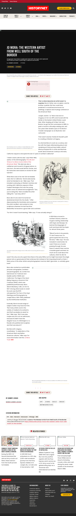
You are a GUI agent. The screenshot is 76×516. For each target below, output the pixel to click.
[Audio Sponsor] (38, 88)
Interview (10, 67)
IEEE (37, 417)
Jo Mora (47, 402)
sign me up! (66, 495)
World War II (33, 506)
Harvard (17, 417)
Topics (44, 16)
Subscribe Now (64, 8)
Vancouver (24, 417)
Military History (34, 496)
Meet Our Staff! (49, 496)
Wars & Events (16, 16)
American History (35, 488)
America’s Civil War (35, 490)
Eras (37, 16)
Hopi (41, 402)
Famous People (28, 16)
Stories (18, 67)
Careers (47, 494)
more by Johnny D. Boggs (13, 402)
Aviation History (34, 492)
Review (10, 445)
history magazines (12, 499)
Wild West (32, 504)
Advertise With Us (50, 492)
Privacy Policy (5, 1)
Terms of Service (13, 1)
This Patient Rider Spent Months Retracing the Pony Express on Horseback (28, 449)
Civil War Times (34, 494)
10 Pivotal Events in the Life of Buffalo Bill (47, 449)
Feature (66, 445)
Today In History (5, 16)
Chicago (32, 417)
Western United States (46, 405)
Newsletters (63, 16)
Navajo (54, 402)
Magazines (52, 16)
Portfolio (29, 445)
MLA (11, 417)
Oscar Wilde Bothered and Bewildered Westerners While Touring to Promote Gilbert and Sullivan (65, 450)
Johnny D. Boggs (13, 63)
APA (8, 417)
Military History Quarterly (34, 499)
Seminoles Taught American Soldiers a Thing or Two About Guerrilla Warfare (9, 449)
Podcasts (72, 16)
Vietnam (32, 502)
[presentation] (21, 16)
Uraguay (61, 402)
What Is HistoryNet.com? (50, 489)
